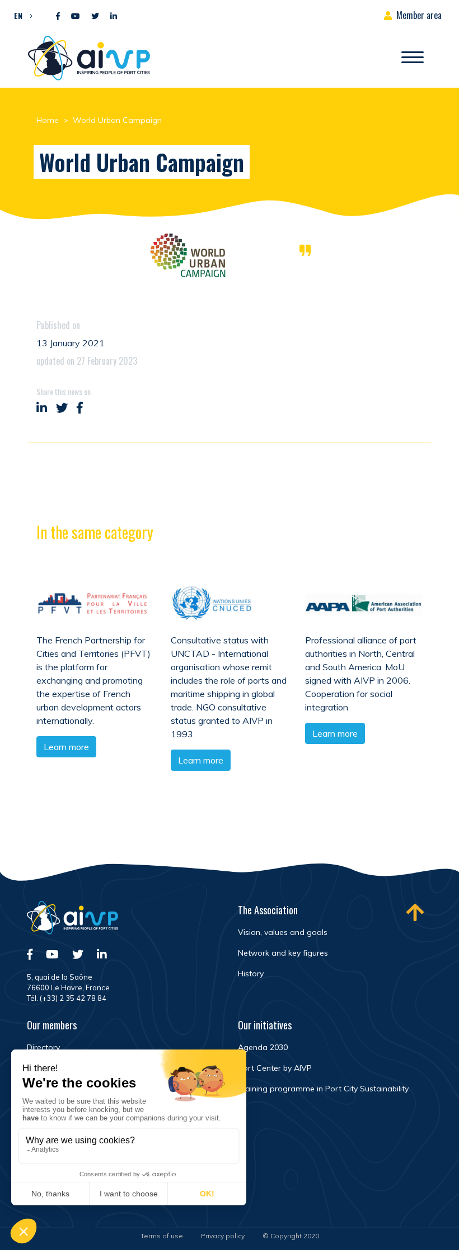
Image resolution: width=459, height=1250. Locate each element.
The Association (268, 910)
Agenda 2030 (263, 1047)
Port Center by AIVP (275, 1068)
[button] (20, 15)
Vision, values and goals (282, 932)
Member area (419, 15)
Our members (52, 1025)
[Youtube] (75, 16)
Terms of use (161, 1236)
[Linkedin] (114, 16)
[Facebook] (57, 16)
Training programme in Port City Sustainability (323, 1089)
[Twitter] (95, 16)
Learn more (66, 746)
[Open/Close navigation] (412, 58)
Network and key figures (283, 953)
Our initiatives (265, 1025)
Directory (43, 1047)
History (251, 973)
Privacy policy (223, 1236)
